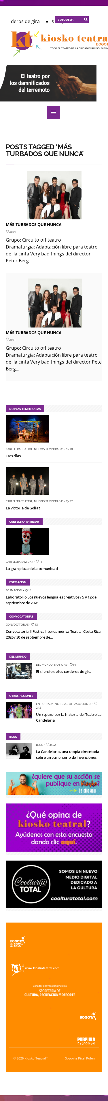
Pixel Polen (86, 1058)
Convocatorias (17, 624)
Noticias (60, 665)
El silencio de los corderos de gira (64, 671)
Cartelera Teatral (19, 449)
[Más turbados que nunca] (54, 195)
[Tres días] (29, 444)
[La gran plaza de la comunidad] (29, 556)
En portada (44, 704)
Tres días (13, 455)
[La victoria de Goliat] (29, 496)
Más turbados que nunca (33, 224)
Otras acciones (80, 704)
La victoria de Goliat (23, 508)
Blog (39, 745)
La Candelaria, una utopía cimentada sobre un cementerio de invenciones (67, 754)
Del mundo (44, 665)
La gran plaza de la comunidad (32, 568)
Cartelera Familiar (19, 562)
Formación (14, 590)
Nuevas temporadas (48, 449)
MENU (53, 112)
